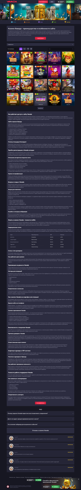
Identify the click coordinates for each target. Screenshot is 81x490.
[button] (1, 12)
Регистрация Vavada (40, 403)
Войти (52, 1)
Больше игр (40, 108)
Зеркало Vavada (40, 38)
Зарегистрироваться (43, 1)
